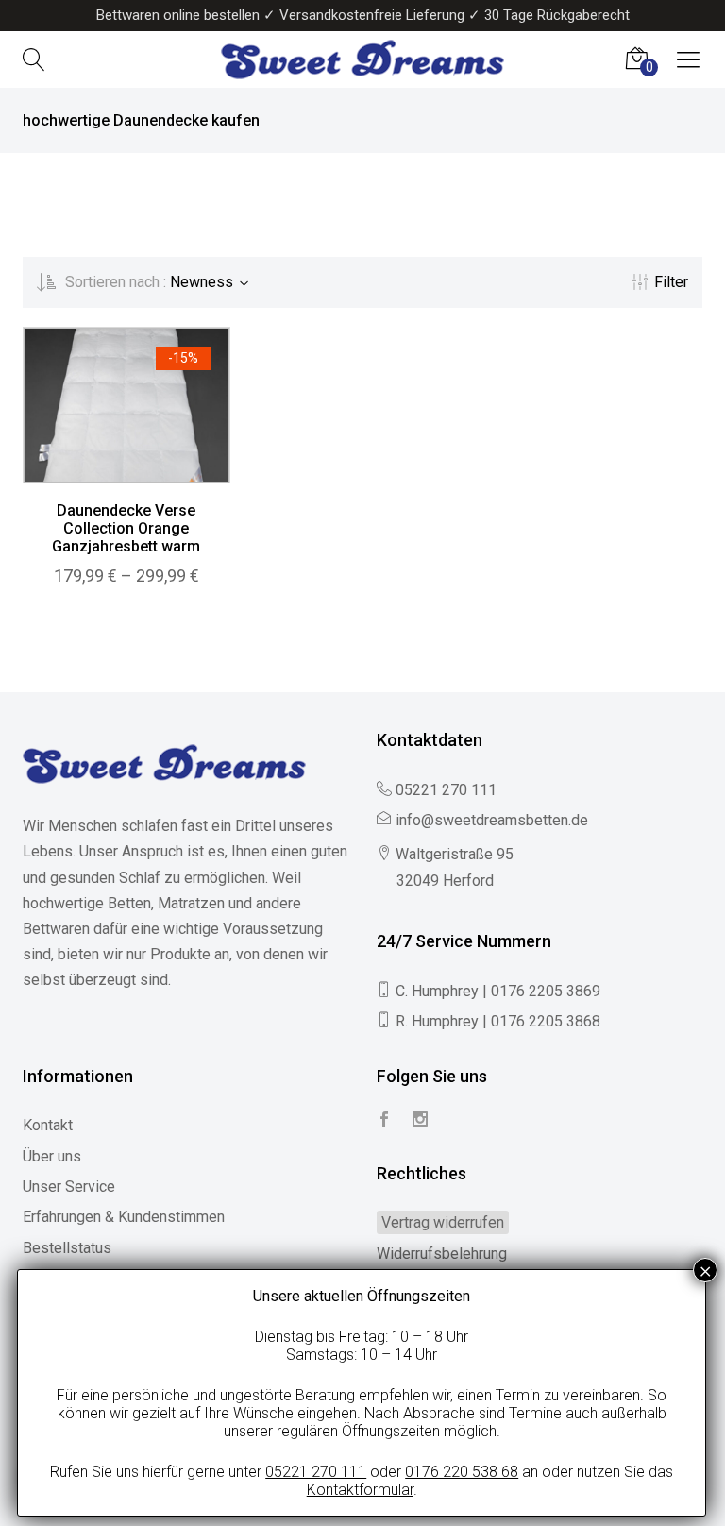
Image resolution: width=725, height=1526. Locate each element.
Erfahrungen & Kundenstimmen (124, 1217)
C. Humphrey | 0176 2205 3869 (498, 991)
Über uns (52, 1156)
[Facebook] (384, 1120)
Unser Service (69, 1186)
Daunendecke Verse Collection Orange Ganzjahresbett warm (126, 528)
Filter (671, 282)
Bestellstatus (67, 1248)
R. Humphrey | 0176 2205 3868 (498, 1021)
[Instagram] (420, 1120)
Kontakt (48, 1125)
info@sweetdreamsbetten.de (492, 820)
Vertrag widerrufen (442, 1222)
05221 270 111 (446, 790)
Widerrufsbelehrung (442, 1254)
